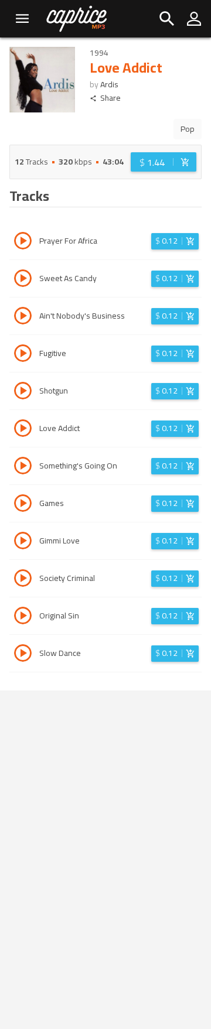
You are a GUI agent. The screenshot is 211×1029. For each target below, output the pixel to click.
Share (110, 98)
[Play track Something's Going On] (22, 467)
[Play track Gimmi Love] (22, 542)
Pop (188, 128)
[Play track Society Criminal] (22, 579)
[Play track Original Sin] (22, 617)
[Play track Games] (22, 504)
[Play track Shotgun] (22, 392)
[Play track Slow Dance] (22, 654)
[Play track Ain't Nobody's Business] (22, 317)
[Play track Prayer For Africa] (22, 242)
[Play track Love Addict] (22, 429)
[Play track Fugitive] (22, 354)
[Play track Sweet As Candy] (22, 279)
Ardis (109, 84)
